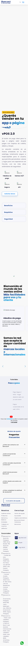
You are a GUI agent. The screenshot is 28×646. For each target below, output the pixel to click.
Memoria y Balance (4, 519)
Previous (3, 366)
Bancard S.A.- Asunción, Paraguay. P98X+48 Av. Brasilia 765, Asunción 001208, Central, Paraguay (7, 544)
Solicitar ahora (9, 194)
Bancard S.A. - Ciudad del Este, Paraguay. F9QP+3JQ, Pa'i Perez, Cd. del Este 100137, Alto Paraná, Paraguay (7, 562)
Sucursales (17, 516)
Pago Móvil (22, 547)
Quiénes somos (6, 513)
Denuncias (17, 524)
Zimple (20, 542)
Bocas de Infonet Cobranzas (19, 521)
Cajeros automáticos (20, 518)
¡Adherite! (4, 528)
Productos (4, 516)
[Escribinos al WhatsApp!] (22, 643)
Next (25, 366)
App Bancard (22, 537)
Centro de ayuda (19, 513)
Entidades (4, 522)
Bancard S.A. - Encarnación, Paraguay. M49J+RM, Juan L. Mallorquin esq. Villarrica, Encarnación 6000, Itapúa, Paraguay (7, 604)
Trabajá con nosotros (5, 525)
